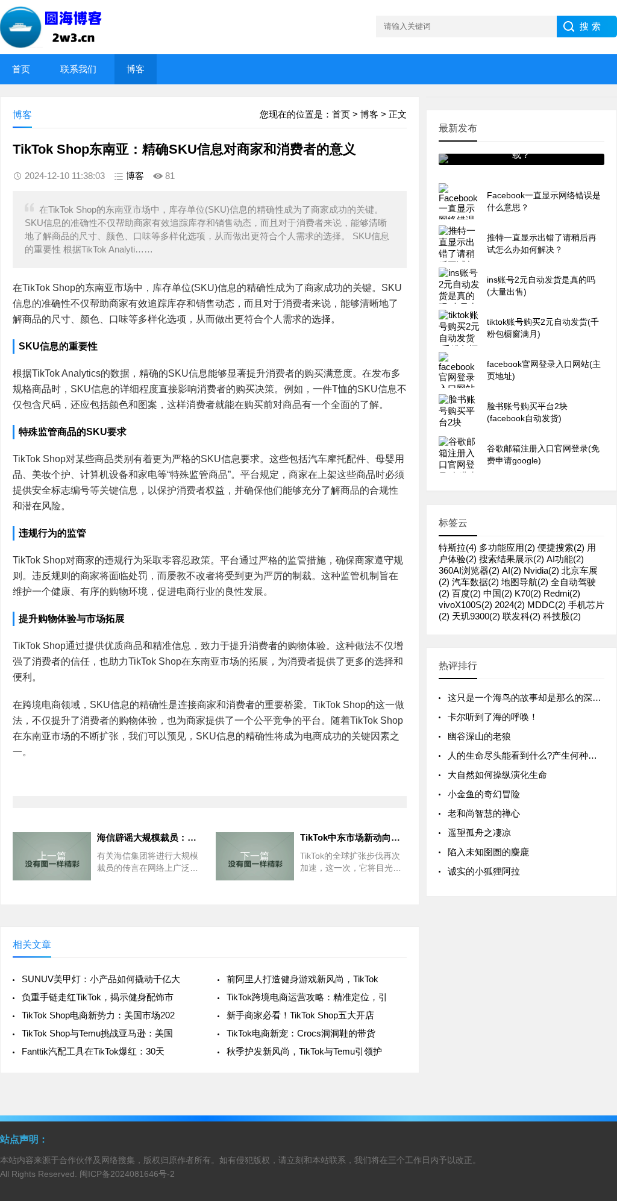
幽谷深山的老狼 (479, 736)
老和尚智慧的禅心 (484, 813)
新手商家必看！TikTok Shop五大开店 (300, 1015)
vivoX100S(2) (465, 605)
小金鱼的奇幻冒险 (484, 794)
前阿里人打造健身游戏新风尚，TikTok (302, 979)
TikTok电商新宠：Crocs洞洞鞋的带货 (301, 1033)
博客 (136, 69)
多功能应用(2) (507, 547)
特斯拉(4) (458, 547)
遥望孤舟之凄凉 (479, 832)
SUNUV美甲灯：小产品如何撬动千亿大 (101, 979)
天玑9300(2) (476, 616)
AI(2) (511, 570)
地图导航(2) (524, 582)
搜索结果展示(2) (511, 559)
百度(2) (466, 593)
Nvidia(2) (541, 570)
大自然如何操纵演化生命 (497, 775)
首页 (21, 69)
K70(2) (528, 593)
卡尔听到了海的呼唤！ (493, 717)
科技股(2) (562, 616)
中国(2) (497, 593)
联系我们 (78, 69)
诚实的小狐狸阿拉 (484, 871)
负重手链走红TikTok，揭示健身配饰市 (98, 997)
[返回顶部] (592, 1068)
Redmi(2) (561, 593)
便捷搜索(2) (560, 547)
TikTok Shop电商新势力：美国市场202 (98, 1015)
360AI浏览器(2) (469, 570)
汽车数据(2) (475, 582)
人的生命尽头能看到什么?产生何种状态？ (531, 755)
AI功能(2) (565, 559)
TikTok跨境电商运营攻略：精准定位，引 (307, 997)
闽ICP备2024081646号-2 (127, 1174)
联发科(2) (521, 616)
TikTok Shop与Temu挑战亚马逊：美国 (97, 1033)
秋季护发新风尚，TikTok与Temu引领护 (304, 1051)
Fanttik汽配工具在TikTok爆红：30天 (93, 1051)
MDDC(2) (546, 605)
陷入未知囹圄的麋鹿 (488, 852)
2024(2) (510, 605)
